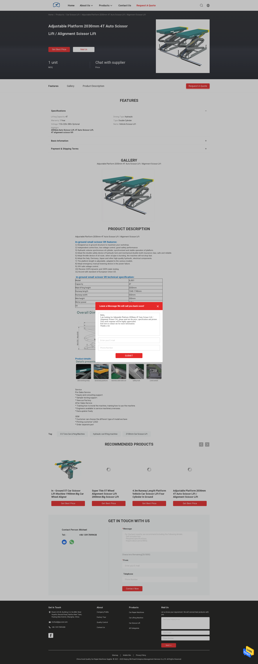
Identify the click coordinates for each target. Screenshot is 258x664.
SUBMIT (129, 355)
